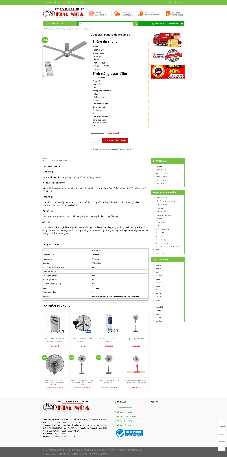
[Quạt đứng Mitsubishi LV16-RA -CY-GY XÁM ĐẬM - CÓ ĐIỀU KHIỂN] (82, 364)
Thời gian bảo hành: (101, 66)
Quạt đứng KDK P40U (136, 339)
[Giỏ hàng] (181, 23)
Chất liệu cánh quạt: (101, 103)
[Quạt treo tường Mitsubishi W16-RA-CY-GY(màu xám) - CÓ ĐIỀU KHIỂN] (55, 364)
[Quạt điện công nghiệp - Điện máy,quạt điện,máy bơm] (63, 13)
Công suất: (97, 84)
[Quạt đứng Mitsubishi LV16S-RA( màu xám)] (109, 364)
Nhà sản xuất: (98, 53)
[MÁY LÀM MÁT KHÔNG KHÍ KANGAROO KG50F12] (55, 323)
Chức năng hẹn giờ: (100, 116)
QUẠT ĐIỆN (61, 28)
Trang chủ (47, 2)
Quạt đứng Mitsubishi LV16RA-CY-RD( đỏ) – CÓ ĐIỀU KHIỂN (136, 381)
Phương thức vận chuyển (103, 450)
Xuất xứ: (96, 59)
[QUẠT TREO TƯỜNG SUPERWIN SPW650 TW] (82, 323)
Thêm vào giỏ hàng (115, 140)
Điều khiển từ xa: (100, 123)
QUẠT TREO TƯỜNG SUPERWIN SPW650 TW (82, 340)
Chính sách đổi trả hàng (130, 450)
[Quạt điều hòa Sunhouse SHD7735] (109, 323)
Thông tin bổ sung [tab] (59, 160)
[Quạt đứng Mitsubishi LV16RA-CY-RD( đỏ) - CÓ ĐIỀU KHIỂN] (136, 364)
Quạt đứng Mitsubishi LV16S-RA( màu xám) (109, 381)
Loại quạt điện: (99, 78)
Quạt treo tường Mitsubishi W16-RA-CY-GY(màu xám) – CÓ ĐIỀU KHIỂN (54, 382)
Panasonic (87, 28)
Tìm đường (221, 426)
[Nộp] (135, 23)
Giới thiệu (56, 2)
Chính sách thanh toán (77, 450)
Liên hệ (82, 2)
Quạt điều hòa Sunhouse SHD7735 (109, 340)
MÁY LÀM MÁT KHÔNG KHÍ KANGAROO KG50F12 (54, 340)
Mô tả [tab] (45, 160)
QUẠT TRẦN (74, 28)
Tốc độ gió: (97, 110)
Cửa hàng (65, 2)
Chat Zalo (222, 434)
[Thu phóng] (45, 76)
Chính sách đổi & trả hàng (125, 416)
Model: (95, 46)
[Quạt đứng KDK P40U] (136, 323)
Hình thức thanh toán (123, 407)
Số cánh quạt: (98, 97)
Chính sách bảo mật (123, 425)
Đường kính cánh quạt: (102, 90)
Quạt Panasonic (120, 149)
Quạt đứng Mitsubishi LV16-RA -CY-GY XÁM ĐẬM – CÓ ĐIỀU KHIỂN (82, 382)
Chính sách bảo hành (123, 412)
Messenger (221, 441)
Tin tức (74, 2)
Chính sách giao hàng (123, 421)
